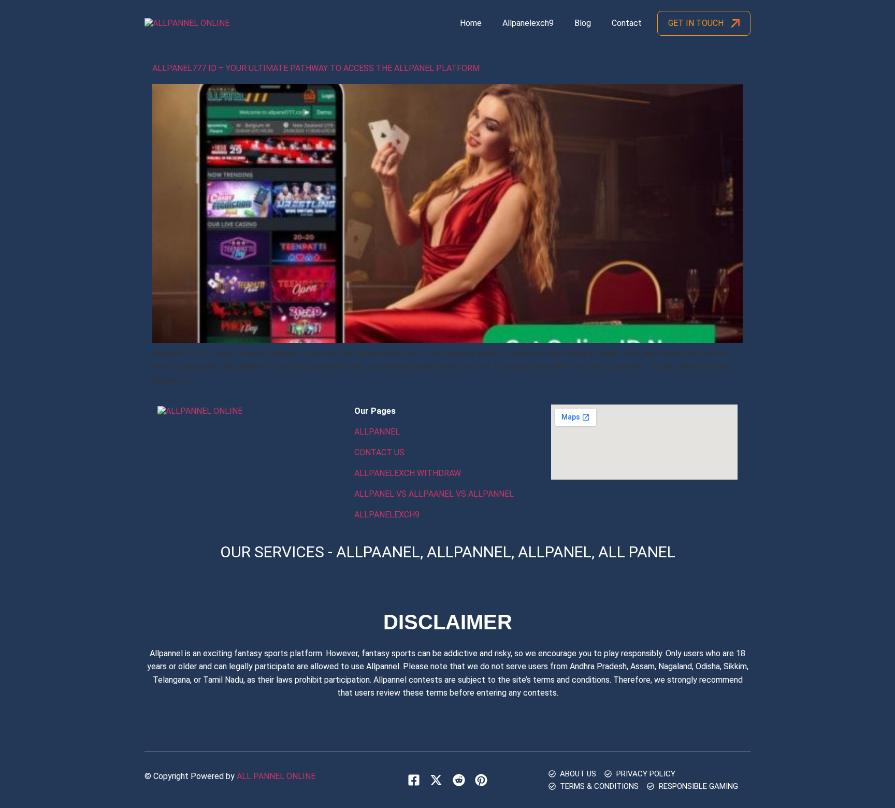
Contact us (379, 452)
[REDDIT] (458, 780)
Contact (627, 23)
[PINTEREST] (481, 780)
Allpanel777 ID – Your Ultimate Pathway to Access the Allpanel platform (317, 68)
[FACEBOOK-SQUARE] (414, 780)
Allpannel (377, 432)
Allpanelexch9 (528, 23)
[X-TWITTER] (436, 780)
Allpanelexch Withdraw (407, 473)
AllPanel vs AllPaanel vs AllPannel (434, 494)
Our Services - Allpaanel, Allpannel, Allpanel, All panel (447, 552)
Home (471, 23)
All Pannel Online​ (276, 776)
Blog (582, 23)
